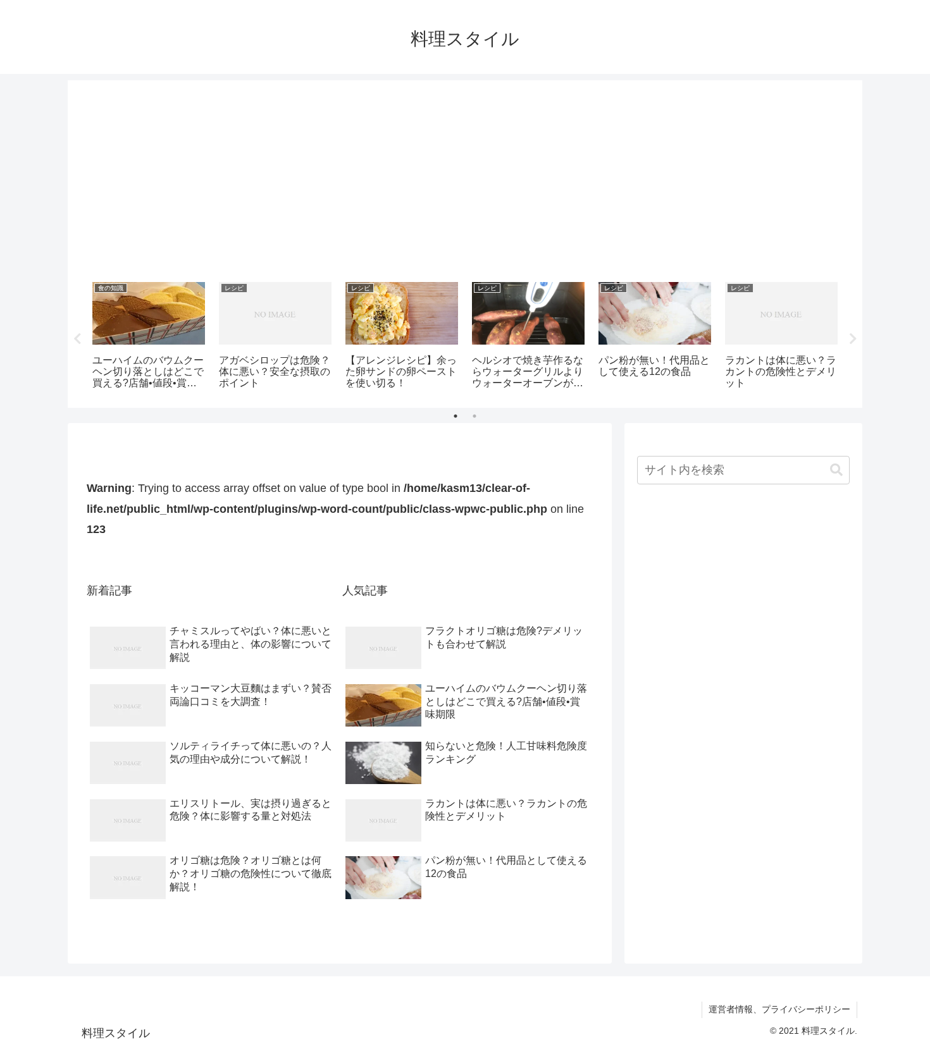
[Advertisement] (465, 176)
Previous (77, 339)
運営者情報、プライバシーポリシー (779, 1009)
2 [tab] (474, 416)
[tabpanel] (148, 337)
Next (852, 339)
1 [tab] (455, 416)
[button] (836, 470)
